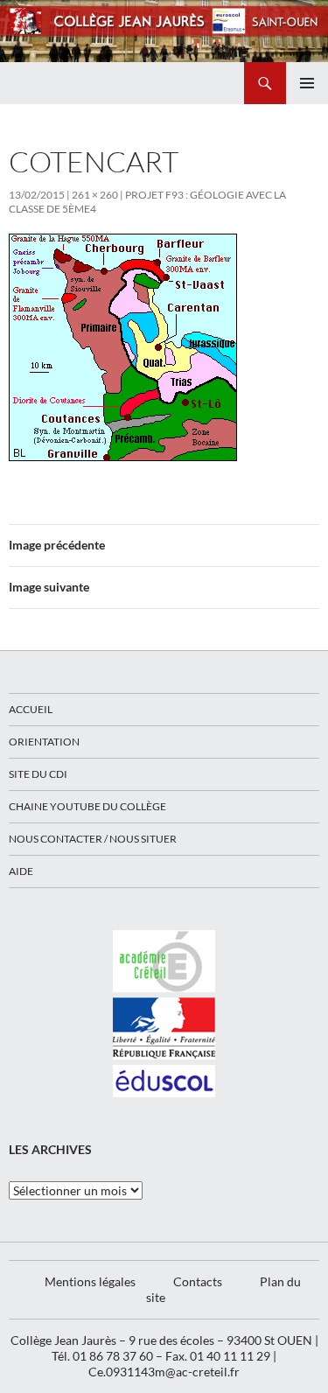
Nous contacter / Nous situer (93, 838)
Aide (21, 871)
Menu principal (307, 83)
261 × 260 (95, 194)
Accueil (30, 709)
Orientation (44, 741)
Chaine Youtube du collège (87, 806)
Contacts (197, 1281)
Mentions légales (90, 1281)
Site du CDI (38, 773)
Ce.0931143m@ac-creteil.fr (164, 1371)
